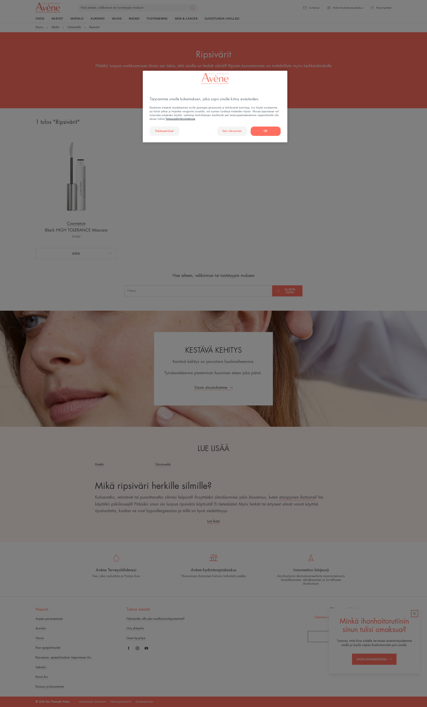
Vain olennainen (232, 131)
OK (266, 131)
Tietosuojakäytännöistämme (180, 119)
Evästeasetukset (164, 131)
